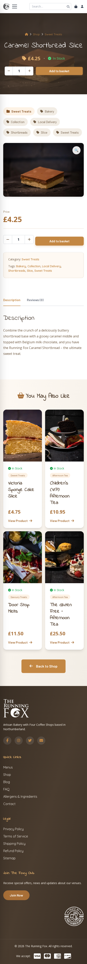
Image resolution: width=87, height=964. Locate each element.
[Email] (41, 740)
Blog (6, 782)
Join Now (16, 895)
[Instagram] (19, 740)
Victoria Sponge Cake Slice (21, 490)
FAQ (6, 789)
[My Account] (82, 6)
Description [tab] (11, 300)
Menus (8, 767)
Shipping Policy (14, 844)
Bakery (49, 111)
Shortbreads (19, 132)
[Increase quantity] (29, 71)
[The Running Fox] (6, 6)
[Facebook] (7, 740)
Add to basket (59, 71)
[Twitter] (30, 740)
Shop (36, 34)
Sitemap (9, 858)
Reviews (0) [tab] (35, 300)
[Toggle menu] (14, 6)
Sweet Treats (53, 34)
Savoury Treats (19, 597)
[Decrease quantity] (9, 71)
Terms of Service (15, 836)
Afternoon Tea (60, 475)
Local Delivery (47, 122)
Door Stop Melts (18, 608)
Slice (44, 132)
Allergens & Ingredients (20, 796)
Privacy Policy (13, 829)
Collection (17, 122)
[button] (76, 150)
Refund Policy (13, 851)
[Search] (68, 6)
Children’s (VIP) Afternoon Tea (59, 493)
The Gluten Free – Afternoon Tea (61, 614)
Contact (9, 804)
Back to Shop (46, 666)
